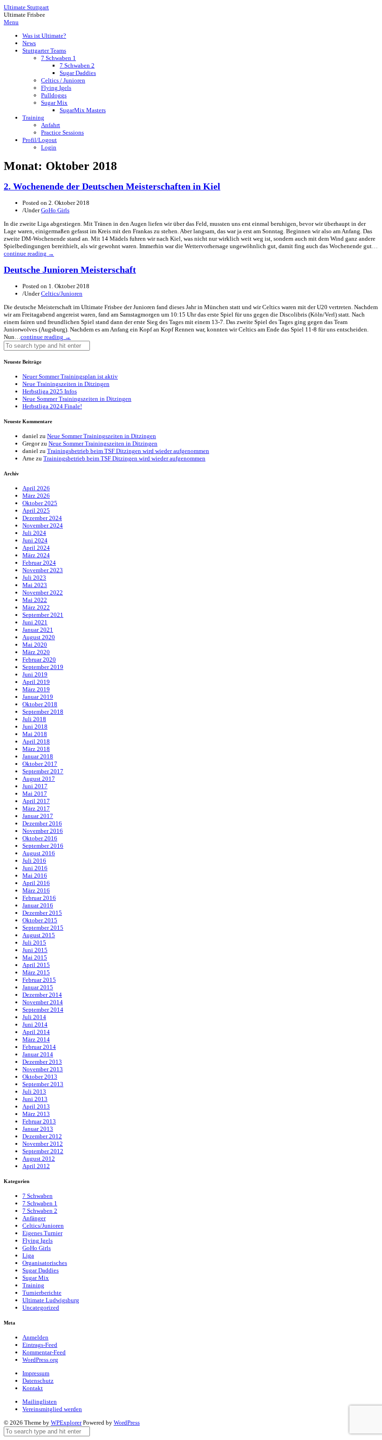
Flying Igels (56, 87)
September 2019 (42, 666)
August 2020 (38, 637)
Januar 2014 (37, 1054)
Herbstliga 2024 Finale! (52, 406)
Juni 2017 (35, 786)
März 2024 (36, 555)
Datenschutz (38, 1380)
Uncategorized (40, 1307)
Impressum (35, 1373)
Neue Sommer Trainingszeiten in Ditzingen (76, 398)
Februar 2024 (39, 562)
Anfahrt (50, 125)
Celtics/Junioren (61, 293)
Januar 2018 (37, 756)
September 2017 (42, 771)
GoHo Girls (55, 210)
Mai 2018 (34, 733)
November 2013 (42, 1069)
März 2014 (36, 1039)
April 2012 (36, 1166)
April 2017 (36, 801)
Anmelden (35, 1337)
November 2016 (42, 830)
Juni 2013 (35, 1098)
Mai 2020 (34, 644)
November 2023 (42, 570)
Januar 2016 (37, 905)
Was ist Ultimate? (44, 35)
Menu (11, 22)
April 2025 (36, 510)
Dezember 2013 (42, 1061)
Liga (28, 1255)
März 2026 (36, 495)
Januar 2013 (37, 1128)
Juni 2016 (35, 868)
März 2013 (36, 1113)
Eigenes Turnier (42, 1233)
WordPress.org (40, 1359)
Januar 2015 (37, 987)
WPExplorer (66, 1422)
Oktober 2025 (39, 503)
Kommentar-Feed (44, 1352)
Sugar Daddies (78, 72)
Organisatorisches (44, 1262)
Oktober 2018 (39, 704)
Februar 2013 (39, 1121)
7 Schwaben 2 (77, 65)
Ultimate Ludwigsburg (50, 1300)
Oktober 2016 (39, 838)
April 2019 (36, 681)
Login (48, 147)
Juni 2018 (35, 726)
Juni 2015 (35, 949)
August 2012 (38, 1158)
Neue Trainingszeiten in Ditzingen (65, 383)
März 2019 (36, 689)
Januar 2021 (37, 629)
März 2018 (36, 748)
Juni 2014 (35, 1024)
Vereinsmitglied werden (52, 1409)
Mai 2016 (34, 875)
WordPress (127, 1422)
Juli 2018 (34, 719)
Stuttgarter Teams (44, 50)
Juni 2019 (35, 674)
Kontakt (32, 1388)
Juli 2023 (34, 577)
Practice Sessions (62, 132)
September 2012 (42, 1151)
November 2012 (42, 1143)
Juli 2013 (34, 1091)
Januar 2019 (37, 696)
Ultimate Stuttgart (26, 7)
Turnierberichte (41, 1292)
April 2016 (36, 882)
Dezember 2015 (42, 912)
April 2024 (36, 547)
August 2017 (38, 778)
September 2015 (42, 927)
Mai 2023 (34, 584)
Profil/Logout (39, 139)
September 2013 (42, 1084)
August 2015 (38, 935)
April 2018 (36, 741)
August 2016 (38, 853)
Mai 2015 (34, 957)
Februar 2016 (39, 897)
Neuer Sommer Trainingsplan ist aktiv (70, 376)
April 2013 (36, 1106)
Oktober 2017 (39, 763)
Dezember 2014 (42, 994)
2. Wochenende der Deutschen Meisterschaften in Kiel (112, 186)
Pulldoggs (54, 95)
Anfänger (34, 1218)
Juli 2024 (34, 532)
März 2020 (36, 652)
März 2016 (36, 890)
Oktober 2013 (39, 1076)
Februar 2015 (39, 979)
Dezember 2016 (42, 823)
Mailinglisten (39, 1401)
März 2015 (36, 972)
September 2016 (42, 845)
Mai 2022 (34, 599)
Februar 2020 (39, 659)
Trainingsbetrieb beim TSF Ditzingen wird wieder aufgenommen (128, 450)
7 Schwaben (37, 1195)
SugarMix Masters (83, 110)
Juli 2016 (34, 860)
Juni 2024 (35, 540)
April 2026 (36, 488)
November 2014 (42, 1002)
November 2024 (42, 525)
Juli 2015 (34, 942)
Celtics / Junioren (63, 80)
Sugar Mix (54, 102)
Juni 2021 (35, 622)
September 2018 (42, 711)
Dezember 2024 (42, 517)
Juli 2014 (34, 1017)
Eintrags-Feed (39, 1344)
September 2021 (42, 614)
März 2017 (36, 808)
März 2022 (36, 607)
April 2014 (36, 1031)
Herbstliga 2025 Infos (49, 391)
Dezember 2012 (42, 1136)
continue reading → (29, 253)
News (29, 43)
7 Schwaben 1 (58, 57)
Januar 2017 (37, 815)
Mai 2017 (34, 793)
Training (33, 117)
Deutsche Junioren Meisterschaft (70, 270)
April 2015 (36, 964)
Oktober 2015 (39, 920)
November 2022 (42, 592)
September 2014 (42, 1009)
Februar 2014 (39, 1046)
